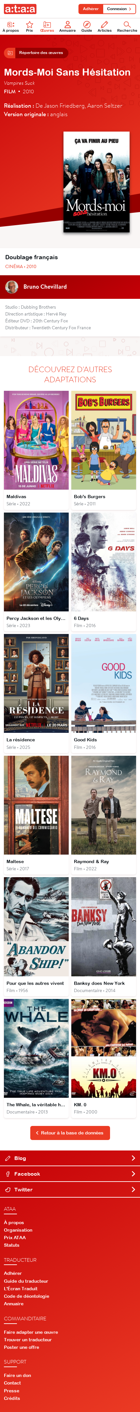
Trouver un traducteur (28, 1339)
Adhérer (91, 9)
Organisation (18, 1230)
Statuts (12, 1245)
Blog (19, 1158)
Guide (86, 30)
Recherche (127, 30)
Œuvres (47, 30)
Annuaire (67, 30)
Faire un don (17, 1375)
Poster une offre (21, 1347)
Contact (12, 1382)
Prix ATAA (15, 1237)
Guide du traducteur (26, 1281)
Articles (105, 30)
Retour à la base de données (72, 1132)
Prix (29, 30)
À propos (11, 30)
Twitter (23, 1189)
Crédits (12, 1398)
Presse (11, 1390)
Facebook (26, 1174)
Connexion (117, 9)
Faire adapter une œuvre (31, 1332)
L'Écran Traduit (20, 1288)
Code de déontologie (26, 1296)
